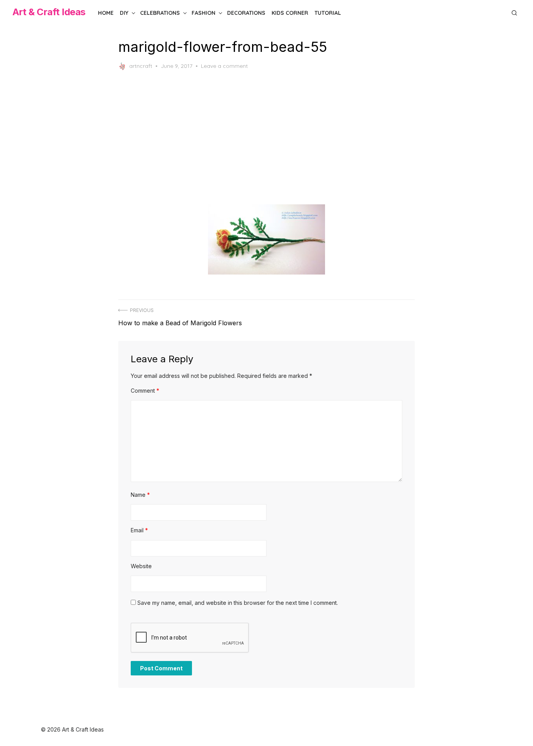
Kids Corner (290, 12)
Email (139, 530)
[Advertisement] (266, 137)
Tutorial (327, 12)
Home (106, 12)
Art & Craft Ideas (48, 12)
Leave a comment (224, 65)
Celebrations (160, 12)
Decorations (246, 12)
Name (140, 494)
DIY (124, 12)
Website (141, 566)
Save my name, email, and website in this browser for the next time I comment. (237, 602)
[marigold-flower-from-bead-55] (266, 239)
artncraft (140, 65)
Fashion (203, 12)
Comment (145, 390)
